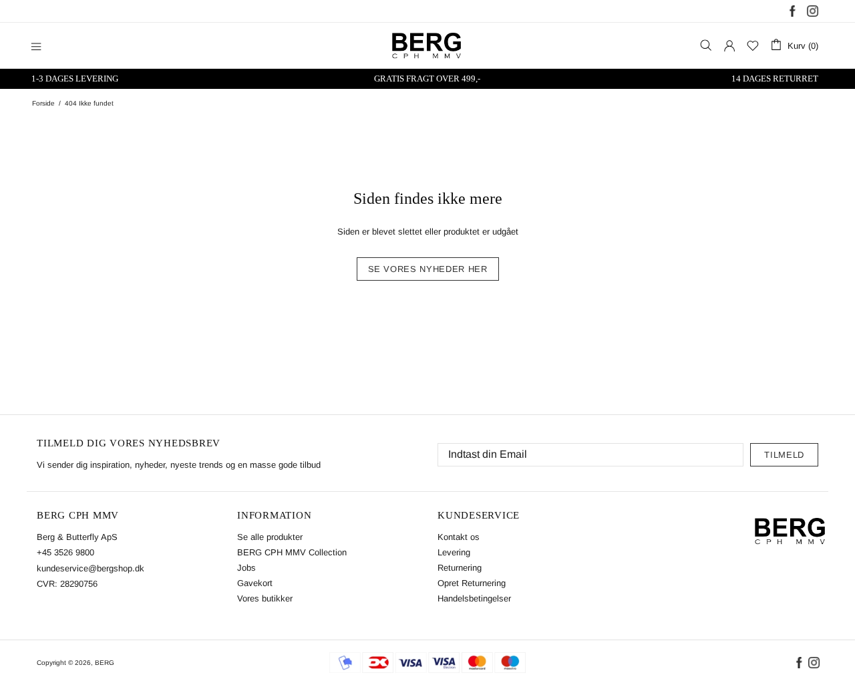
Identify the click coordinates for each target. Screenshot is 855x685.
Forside (43, 103)
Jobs (246, 568)
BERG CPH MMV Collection (292, 552)
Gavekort (255, 583)
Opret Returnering (472, 583)
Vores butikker (265, 598)
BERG (104, 662)
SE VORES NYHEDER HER (428, 269)
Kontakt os (459, 537)
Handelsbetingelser (474, 598)
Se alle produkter (270, 537)
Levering (454, 552)
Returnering (460, 568)
